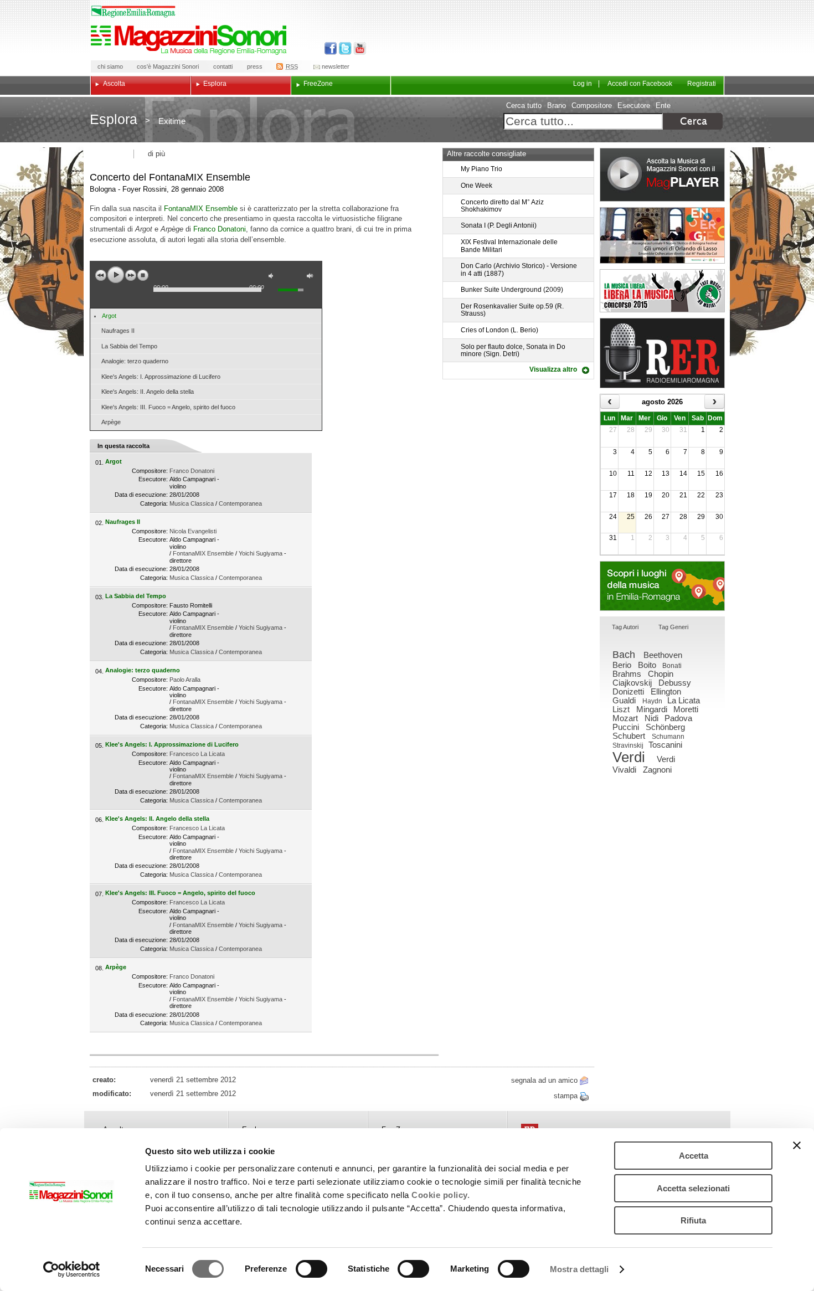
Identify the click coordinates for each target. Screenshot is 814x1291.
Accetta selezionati (693, 1188)
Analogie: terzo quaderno (134, 361)
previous (100, 275)
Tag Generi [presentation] (673, 627)
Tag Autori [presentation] (625, 627)
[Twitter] (344, 48)
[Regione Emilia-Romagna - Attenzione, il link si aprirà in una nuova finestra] (133, 12)
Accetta (693, 1155)
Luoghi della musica (662, 586)
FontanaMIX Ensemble (201, 208)
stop (142, 275)
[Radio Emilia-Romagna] (662, 353)
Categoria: (154, 503)
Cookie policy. (440, 1195)
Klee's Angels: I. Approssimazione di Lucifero (160, 376)
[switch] (311, 1269)
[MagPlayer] (662, 174)
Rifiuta (693, 1220)
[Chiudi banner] (797, 1145)
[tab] (625, 627)
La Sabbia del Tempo (129, 346)
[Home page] (190, 39)
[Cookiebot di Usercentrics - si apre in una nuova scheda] (71, 1269)
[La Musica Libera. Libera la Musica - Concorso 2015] (662, 291)
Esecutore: (153, 479)
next (130, 275)
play (115, 274)
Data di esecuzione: (141, 494)
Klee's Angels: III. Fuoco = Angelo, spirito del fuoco (168, 407)
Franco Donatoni (219, 229)
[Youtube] (357, 48)
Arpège (111, 422)
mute (274, 277)
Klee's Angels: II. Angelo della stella (147, 391)
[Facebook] (330, 48)
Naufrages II (118, 330)
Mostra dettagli (579, 1269)
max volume (312, 277)
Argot (109, 315)
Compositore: (150, 470)
